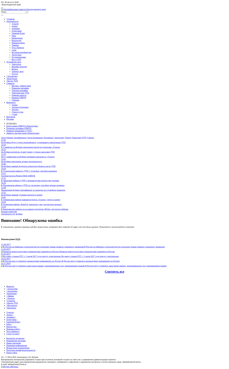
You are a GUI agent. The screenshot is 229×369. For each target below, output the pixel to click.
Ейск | (9, 324)
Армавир (16, 28)
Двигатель (16, 64)
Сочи (14, 50)
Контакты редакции (15, 338)
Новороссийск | (13, 329)
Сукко (14, 114)
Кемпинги (11, 102)
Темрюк (15, 45)
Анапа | (9, 315)
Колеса (15, 69)
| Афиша (10, 296)
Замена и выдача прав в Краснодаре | (23, 133)
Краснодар (16, 40)
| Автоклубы (12, 289)
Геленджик (17, 31)
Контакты (10, 117)
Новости (10, 286)
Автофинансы (20, 138)
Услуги (15, 74)
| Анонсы (10, 298)
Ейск (14, 36)
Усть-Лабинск (18, 47)
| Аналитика (11, 76)
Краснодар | (11, 327)
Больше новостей (9, 211)
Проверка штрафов (20, 88)
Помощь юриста (19, 95)
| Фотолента (11, 305)
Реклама (10, 119)
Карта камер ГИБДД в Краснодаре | (22, 126)
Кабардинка (17, 38)
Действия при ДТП (20, 93)
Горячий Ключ (18, 33)
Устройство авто (13, 62)
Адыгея (15, 24)
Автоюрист (48, 138)
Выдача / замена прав (21, 86)
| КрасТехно (11, 78)
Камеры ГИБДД (19, 98)
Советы (90, 138)
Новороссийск (18, 43)
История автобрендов (21, 52)
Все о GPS (16, 59)
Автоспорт (59, 138)
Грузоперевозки (19, 57)
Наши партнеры (13, 343)
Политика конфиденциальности (20, 350)
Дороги (68, 138)
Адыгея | (10, 312)
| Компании (11, 293)
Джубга (15, 109)
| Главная (10, 19)
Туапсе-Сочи (17, 112)
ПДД (84, 138)
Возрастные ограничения (17, 348)
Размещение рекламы (16, 341)
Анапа (14, 26)
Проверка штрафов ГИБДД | (19, 128)
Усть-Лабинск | (13, 331)
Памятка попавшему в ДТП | (19, 131)
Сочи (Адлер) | (13, 334)
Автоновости (12, 21)
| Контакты (11, 308)
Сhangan (15, 100)
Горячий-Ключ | (13, 322)
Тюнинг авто (17, 71)
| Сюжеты (10, 301)
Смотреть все (114, 271)
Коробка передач (19, 67)
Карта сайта (11, 353)
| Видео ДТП (12, 81)
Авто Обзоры (7, 138)
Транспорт (77, 138)
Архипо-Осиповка (20, 107)
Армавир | (11, 317)
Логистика (16, 55)
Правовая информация (16, 345)
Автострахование (35, 138)
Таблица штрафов (20, 90)
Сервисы (10, 83)
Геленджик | (11, 319)
